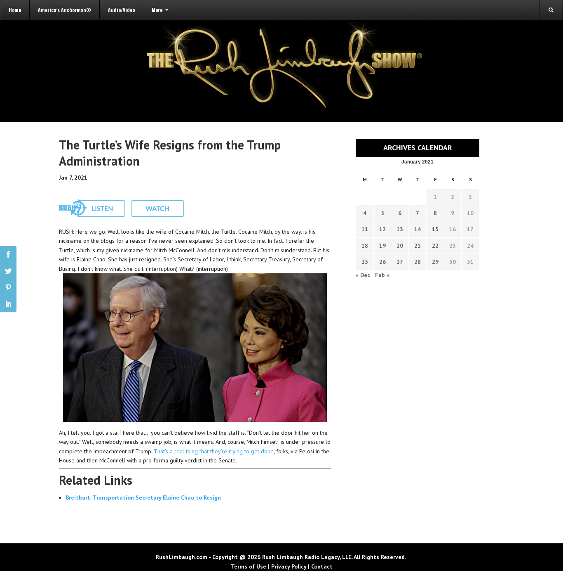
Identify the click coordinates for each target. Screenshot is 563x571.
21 (417, 245)
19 (382, 245)
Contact (322, 566)
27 (399, 261)
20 (399, 245)
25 (364, 261)
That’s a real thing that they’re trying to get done (214, 451)
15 (435, 229)
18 (364, 245)
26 (382, 261)
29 (435, 261)
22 (435, 245)
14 (417, 229)
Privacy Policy (288, 566)
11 (364, 229)
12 (382, 229)
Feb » (382, 275)
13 (399, 229)
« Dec (363, 275)
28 (417, 261)
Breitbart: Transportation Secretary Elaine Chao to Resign (143, 497)
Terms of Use (248, 566)
